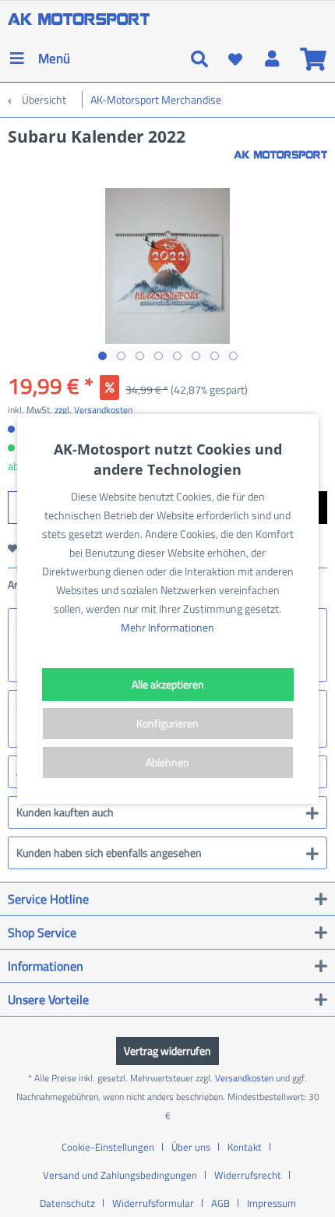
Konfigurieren (167, 723)
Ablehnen (167, 762)
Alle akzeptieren (168, 684)
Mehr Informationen (167, 627)
